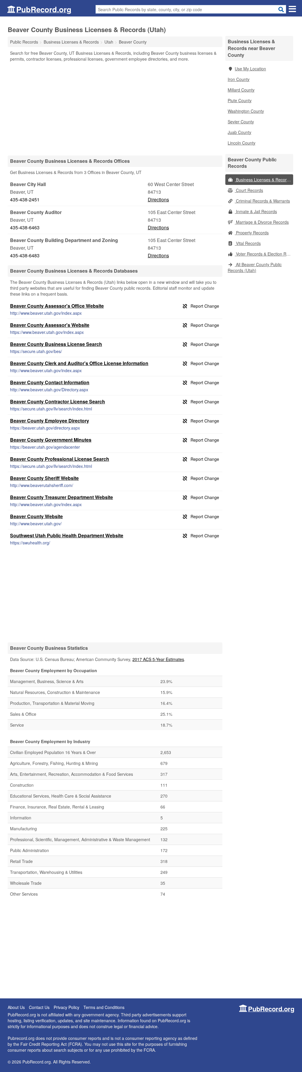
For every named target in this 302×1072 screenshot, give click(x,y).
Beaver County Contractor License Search (57, 401)
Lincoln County (241, 143)
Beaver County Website (36, 516)
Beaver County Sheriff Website (44, 478)
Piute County (240, 100)
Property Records (252, 233)
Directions (158, 199)
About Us (16, 1007)
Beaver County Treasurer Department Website (61, 497)
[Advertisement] (115, 108)
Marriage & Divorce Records (262, 222)
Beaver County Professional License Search (59, 458)
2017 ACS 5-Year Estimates (158, 659)
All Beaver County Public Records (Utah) (255, 267)
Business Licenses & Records (263, 180)
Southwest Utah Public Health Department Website (66, 535)
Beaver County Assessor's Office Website (57, 305)
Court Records (249, 190)
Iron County (239, 79)
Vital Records (248, 243)
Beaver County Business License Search (56, 344)
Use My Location (250, 69)
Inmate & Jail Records (256, 211)
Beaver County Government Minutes (50, 439)
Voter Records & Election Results (264, 254)
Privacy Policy (66, 1007)
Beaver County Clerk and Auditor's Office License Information (79, 363)
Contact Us (39, 1007)
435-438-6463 (25, 227)
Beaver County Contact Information (49, 382)
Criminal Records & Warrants (262, 201)
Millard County (241, 90)
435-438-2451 (25, 199)
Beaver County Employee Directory (49, 420)
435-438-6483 (25, 255)
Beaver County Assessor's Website (49, 325)
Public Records (24, 42)
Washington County (246, 111)
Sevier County (241, 122)
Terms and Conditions (103, 1007)
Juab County (239, 132)
